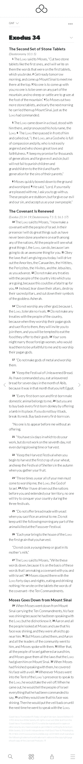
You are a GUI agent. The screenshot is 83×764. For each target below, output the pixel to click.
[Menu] (72, 756)
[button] (17, 23)
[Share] (51, 756)
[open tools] (70, 24)
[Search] (10, 756)
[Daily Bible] (31, 756)
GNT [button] (11, 23)
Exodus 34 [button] (24, 38)
